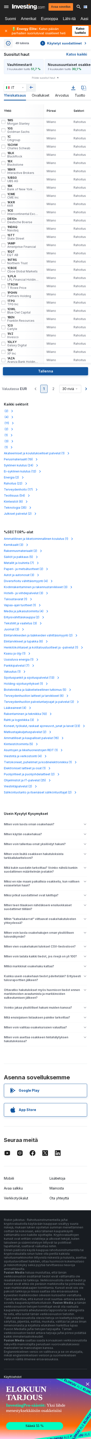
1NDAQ (12, 228)
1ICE (22, 212)
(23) (42, 726)
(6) (13, 501)
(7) (19, 563)
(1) (6, 435)
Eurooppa (49, 19)
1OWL (19, 310)
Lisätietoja (57, 1178)
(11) (6, 423)
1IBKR (20, 171)
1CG (12, 327)
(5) (18, 557)
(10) (25, 714)
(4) (6, 417)
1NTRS (17, 261)
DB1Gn (19, 220)
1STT (15, 237)
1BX (15, 163)
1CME (13, 195)
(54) (14, 495)
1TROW (16, 286)
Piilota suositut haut (43, 77)
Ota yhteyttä (59, 1198)
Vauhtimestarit (19, 65)
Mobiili (9, 1178)
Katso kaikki (76, 54)
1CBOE (22, 269)
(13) (29, 677)
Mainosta (57, 1188)
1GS (18, 130)
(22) (13, 483)
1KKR (11, 204)
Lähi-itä (69, 19)
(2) (6, 411)
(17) (18, 489)
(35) (15, 507)
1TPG (12, 302)
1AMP (21, 245)
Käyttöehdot (13, 1377)
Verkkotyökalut (16, 1198)
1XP (11, 352)
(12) (20, 471)
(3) (6, 441)
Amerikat (28, 19)
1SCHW (18, 146)
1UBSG (12, 179)
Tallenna (45, 371)
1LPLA (22, 278)
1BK (22, 187)
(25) (25, 780)
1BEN (20, 319)
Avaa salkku (13, 1188)
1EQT (12, 253)
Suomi (10, 19)
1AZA (22, 360)
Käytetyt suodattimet (62, 43)
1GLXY (17, 343)
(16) (31, 738)
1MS (18, 122)
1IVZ (13, 335)
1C (13, 138)
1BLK (14, 154)
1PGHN (19, 294)
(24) (18, 465)
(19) (18, 459)
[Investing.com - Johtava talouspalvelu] (28, 7)
